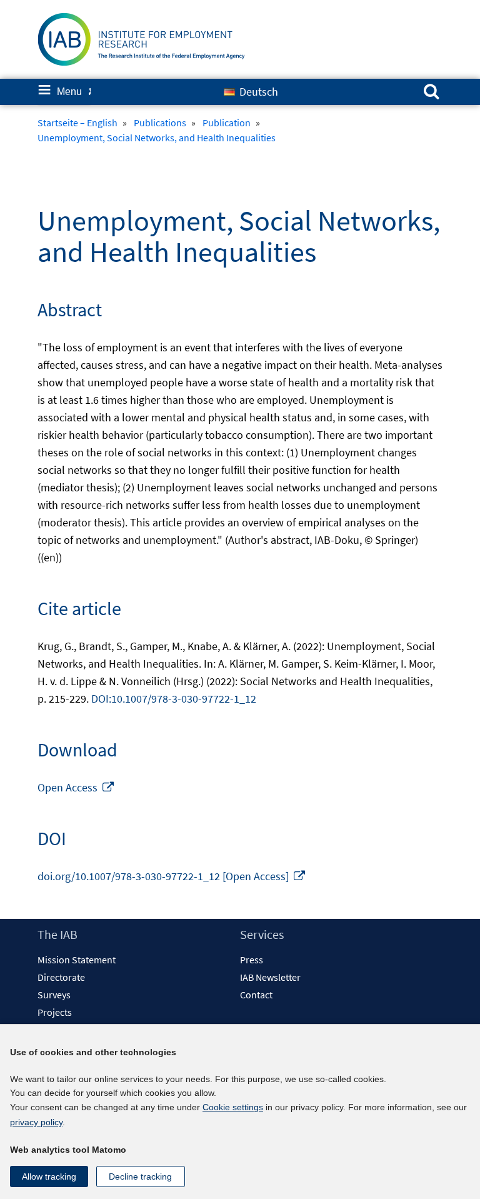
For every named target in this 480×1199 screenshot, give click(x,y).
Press (251, 959)
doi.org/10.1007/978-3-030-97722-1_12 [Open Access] (172, 876)
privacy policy (36, 1122)
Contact (256, 994)
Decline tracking (140, 1176)
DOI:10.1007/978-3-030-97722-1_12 (173, 698)
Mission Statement (77, 959)
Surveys (54, 994)
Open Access (76, 787)
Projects (55, 1012)
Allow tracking (49, 1176)
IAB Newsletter (270, 977)
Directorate (61, 977)
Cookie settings (232, 1107)
